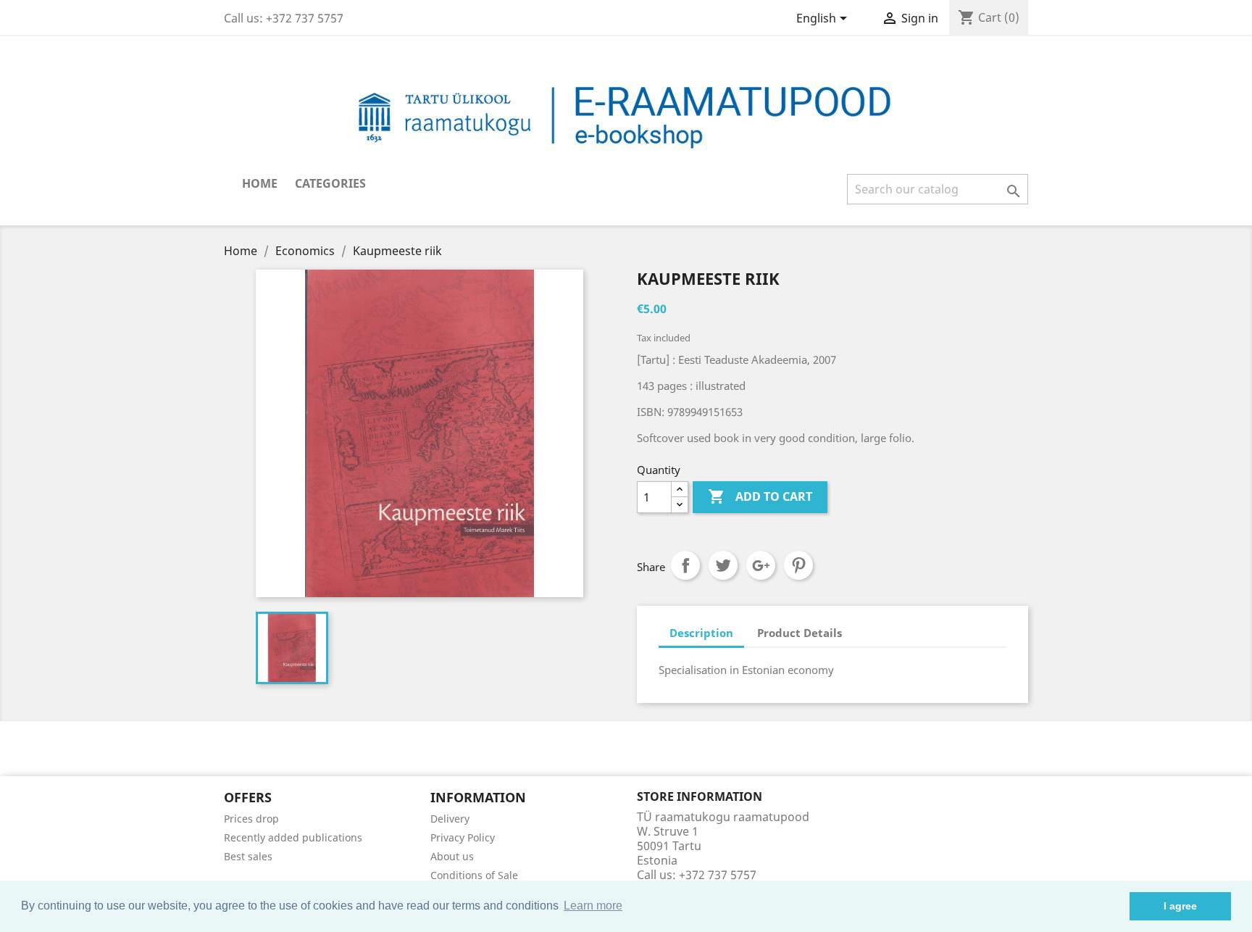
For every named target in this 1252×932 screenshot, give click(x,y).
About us (452, 856)
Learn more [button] (593, 905)
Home (259, 183)
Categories (330, 183)
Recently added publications (293, 837)
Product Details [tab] (799, 632)
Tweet (723, 565)
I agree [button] (1180, 906)
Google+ (760, 565)
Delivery (450, 818)
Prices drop (251, 818)
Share (685, 565)
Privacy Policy (462, 837)
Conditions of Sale (474, 875)
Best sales (248, 856)
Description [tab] (701, 632)
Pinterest (798, 565)
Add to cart (760, 496)
